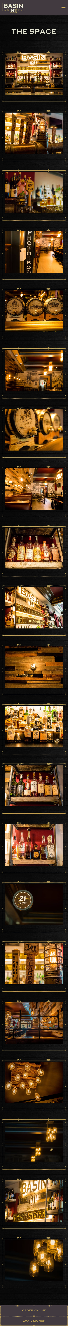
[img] (34, 76)
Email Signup (34, 1320)
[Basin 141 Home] (13, 7)
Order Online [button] (34, 1310)
